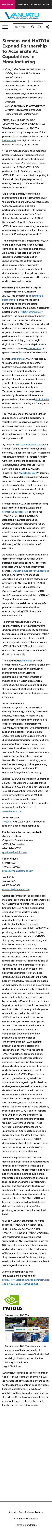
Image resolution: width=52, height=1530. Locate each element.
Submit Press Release (26, 1518)
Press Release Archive (31, 1512)
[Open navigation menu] (5, 27)
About (12, 1512)
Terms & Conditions (26, 1524)
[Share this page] (48, 27)
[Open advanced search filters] (39, 27)
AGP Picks (7, 4)
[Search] (32, 27)
